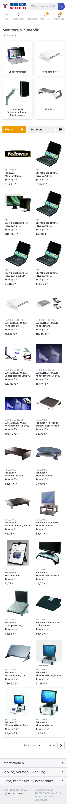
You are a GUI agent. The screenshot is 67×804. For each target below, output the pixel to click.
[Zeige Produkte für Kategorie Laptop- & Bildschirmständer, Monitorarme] (17, 93)
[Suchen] (61, 6)
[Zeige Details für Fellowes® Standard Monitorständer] (49, 503)
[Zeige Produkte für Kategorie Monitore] (49, 93)
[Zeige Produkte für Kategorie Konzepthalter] (49, 56)
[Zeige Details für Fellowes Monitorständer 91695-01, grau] (18, 154)
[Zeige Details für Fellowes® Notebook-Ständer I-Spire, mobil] (49, 403)
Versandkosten (15, 793)
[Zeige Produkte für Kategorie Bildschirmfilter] (17, 56)
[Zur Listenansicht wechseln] (60, 129)
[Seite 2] (61, 745)
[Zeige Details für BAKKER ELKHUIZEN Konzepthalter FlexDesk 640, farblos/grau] (49, 304)
